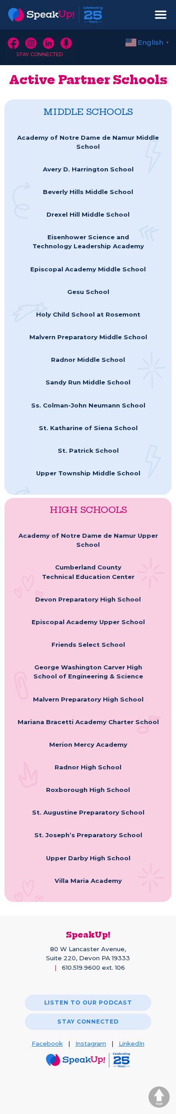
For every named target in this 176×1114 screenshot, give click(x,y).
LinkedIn (131, 1043)
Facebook (47, 1043)
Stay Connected (39, 54)
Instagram (90, 1043)
